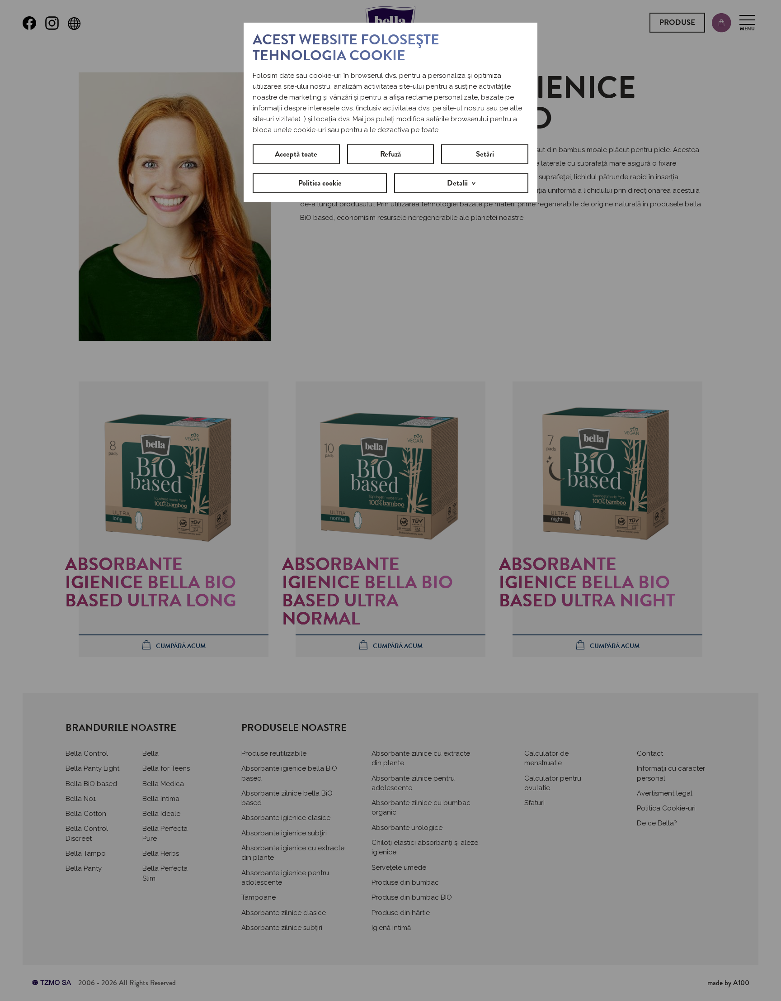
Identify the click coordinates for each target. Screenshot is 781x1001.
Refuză (390, 154)
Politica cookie (320, 183)
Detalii (457, 183)
